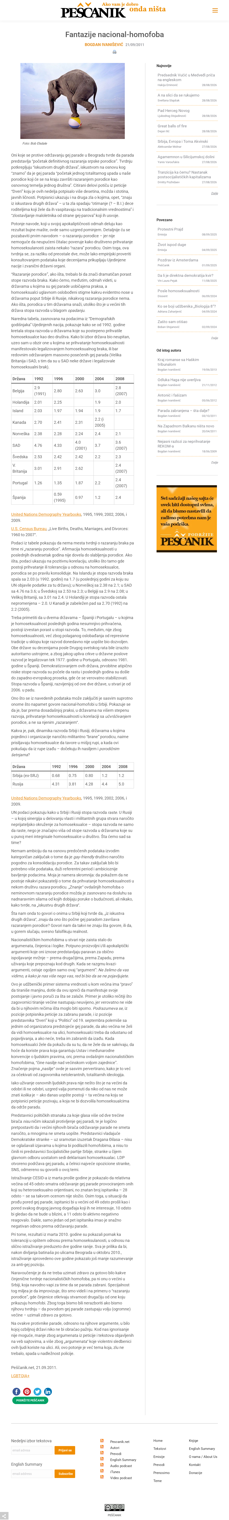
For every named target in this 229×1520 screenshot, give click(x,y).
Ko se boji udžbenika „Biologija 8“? (187, 306)
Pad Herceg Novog (174, 110)
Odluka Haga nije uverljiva (179, 380)
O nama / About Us (203, 1457)
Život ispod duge (172, 244)
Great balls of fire (172, 126)
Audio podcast (121, 1466)
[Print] (114, 51)
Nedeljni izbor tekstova (31, 1440)
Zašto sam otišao (172, 321)
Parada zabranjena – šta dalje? (183, 410)
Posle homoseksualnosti (178, 291)
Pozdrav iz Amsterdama (178, 260)
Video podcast (121, 1478)
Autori (114, 1448)
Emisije (159, 1457)
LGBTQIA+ (20, 1375)
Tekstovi (159, 1449)
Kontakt (195, 1465)
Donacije (195, 1473)
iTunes (115, 1472)
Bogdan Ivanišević (104, 44)
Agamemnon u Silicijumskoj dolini (186, 157)
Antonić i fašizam (172, 395)
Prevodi (115, 1454)
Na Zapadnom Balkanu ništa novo (186, 426)
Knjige (193, 1441)
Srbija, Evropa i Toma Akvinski (183, 141)
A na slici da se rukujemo (178, 95)
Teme (157, 1481)
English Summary (26, 1464)
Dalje (214, 193)
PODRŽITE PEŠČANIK (30, 1400)
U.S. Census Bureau (29, 528)
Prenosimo (161, 1473)
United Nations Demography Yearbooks (46, 514)
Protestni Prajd (170, 229)
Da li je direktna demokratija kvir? (185, 275)
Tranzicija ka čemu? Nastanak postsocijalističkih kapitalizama (184, 174)
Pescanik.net (119, 1442)
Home (158, 1441)
